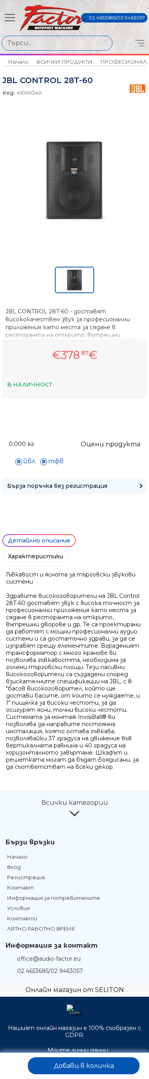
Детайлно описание (39, 540)
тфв (56, 461)
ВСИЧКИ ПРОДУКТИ (65, 62)
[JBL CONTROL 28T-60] (74, 225)
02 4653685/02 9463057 (117, 18)
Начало (18, 62)
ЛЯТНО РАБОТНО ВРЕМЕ (41, 928)
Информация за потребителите (53, 898)
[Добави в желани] (14, 1065)
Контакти (22, 918)
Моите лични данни (78, 1050)
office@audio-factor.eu (49, 958)
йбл (29, 461)
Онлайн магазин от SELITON (74, 990)
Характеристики (35, 556)
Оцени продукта (110, 444)
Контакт (20, 887)
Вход (14, 867)
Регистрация (26, 877)
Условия (18, 908)
